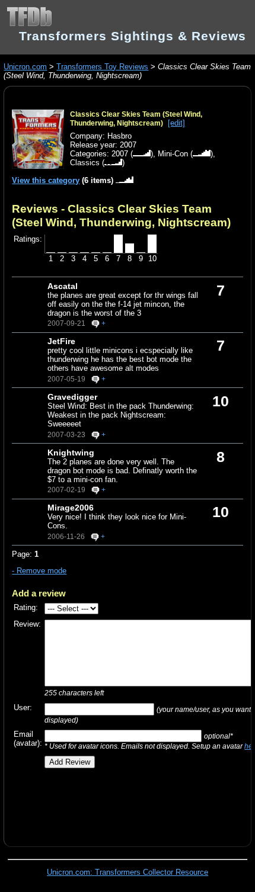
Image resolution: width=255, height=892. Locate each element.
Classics (85, 162)
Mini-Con (173, 153)
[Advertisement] (133, 803)
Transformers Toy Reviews (102, 66)
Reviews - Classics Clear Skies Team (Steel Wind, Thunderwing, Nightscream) (121, 215)
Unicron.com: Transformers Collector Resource (127, 872)
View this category (45, 180)
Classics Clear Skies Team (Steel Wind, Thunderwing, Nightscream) (136, 118)
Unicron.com (25, 66)
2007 (119, 153)
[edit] (176, 122)
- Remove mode (39, 570)
